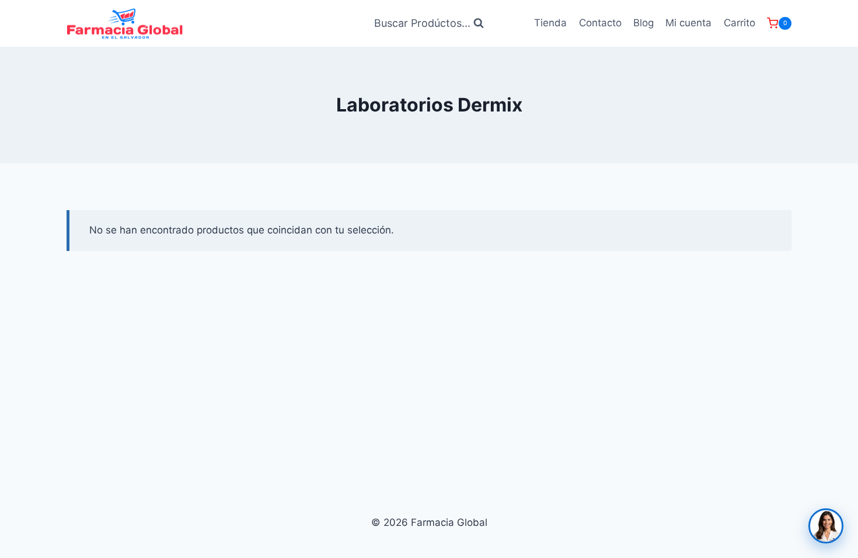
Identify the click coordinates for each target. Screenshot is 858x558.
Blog (643, 23)
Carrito (739, 23)
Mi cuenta (688, 23)
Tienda (550, 23)
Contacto (600, 23)
